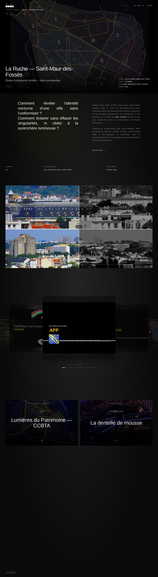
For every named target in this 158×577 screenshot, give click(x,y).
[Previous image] (8, 331)
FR (139, 5)
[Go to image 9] (83, 367)
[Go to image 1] (63, 367)
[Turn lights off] (123, 5)
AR (142, 5)
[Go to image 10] (85, 367)
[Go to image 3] (69, 367)
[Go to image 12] (90, 367)
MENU (150, 5)
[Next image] (150, 331)
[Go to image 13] (93, 367)
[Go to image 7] (78, 367)
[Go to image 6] (76, 367)
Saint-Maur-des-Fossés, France (135, 84)
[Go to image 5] (74, 367)
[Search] (126, 5)
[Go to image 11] (88, 367)
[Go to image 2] (65, 367)
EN (135, 5)
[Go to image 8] (81, 367)
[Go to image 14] (95, 367)
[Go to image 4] (71, 367)
